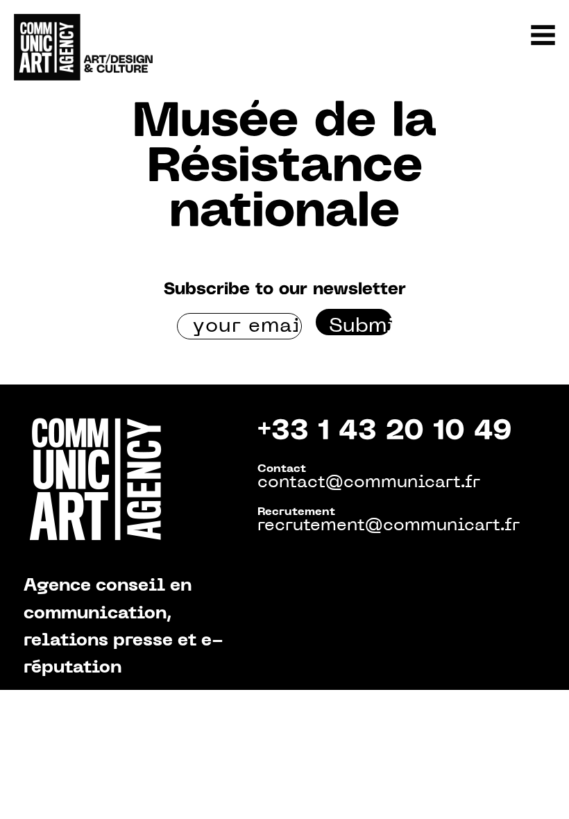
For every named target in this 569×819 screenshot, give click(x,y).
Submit (360, 326)
